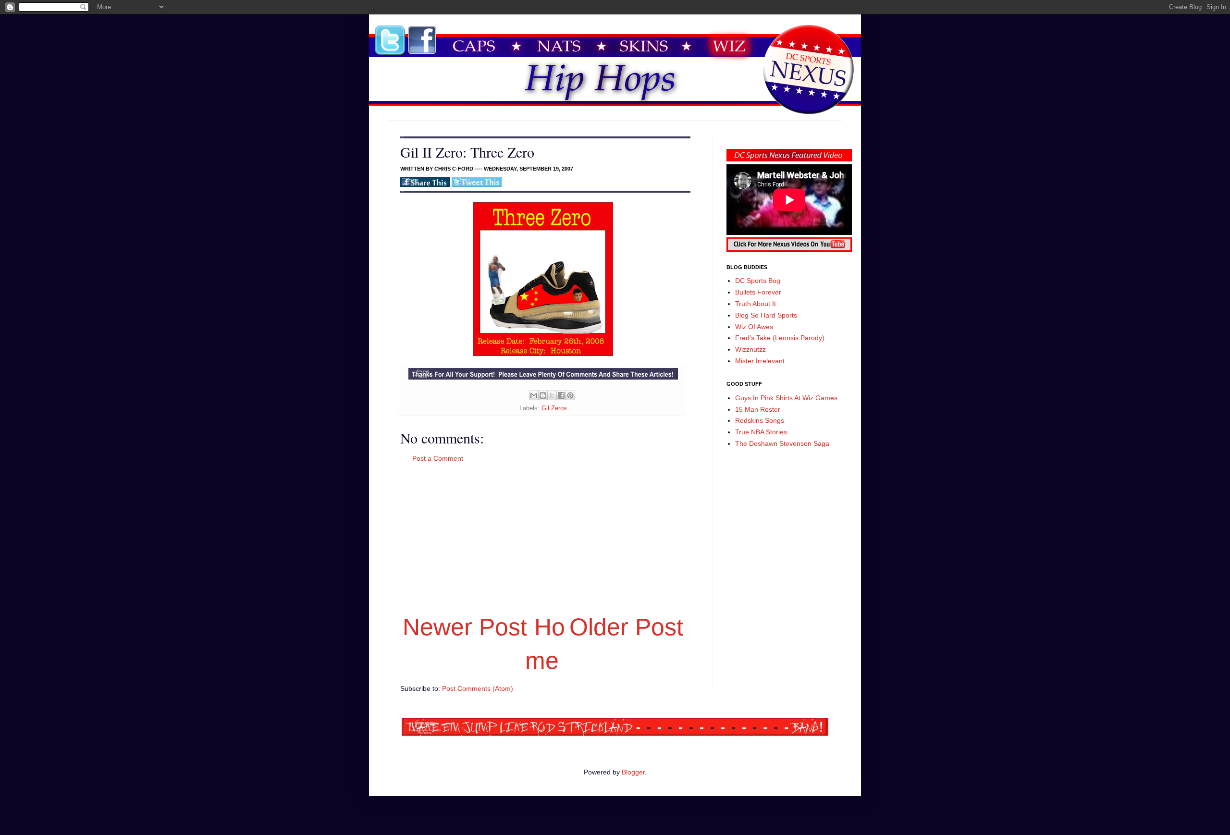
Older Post (626, 627)
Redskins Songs (759, 420)
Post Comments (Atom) (477, 688)
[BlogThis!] (543, 395)
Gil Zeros (554, 408)
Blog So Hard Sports (766, 315)
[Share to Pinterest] (570, 395)
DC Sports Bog (757, 280)
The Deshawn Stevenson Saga (782, 443)
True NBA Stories (761, 432)
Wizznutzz (750, 349)
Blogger (633, 772)
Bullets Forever (758, 292)
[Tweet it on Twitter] (477, 185)
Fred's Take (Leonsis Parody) (779, 338)
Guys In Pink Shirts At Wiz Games (786, 398)
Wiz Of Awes (754, 327)
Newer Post (465, 627)
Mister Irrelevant (760, 361)
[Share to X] (552, 395)
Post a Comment (437, 458)
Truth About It (755, 303)
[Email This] (534, 395)
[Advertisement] (543, 537)
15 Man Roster (757, 409)
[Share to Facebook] (561, 395)
